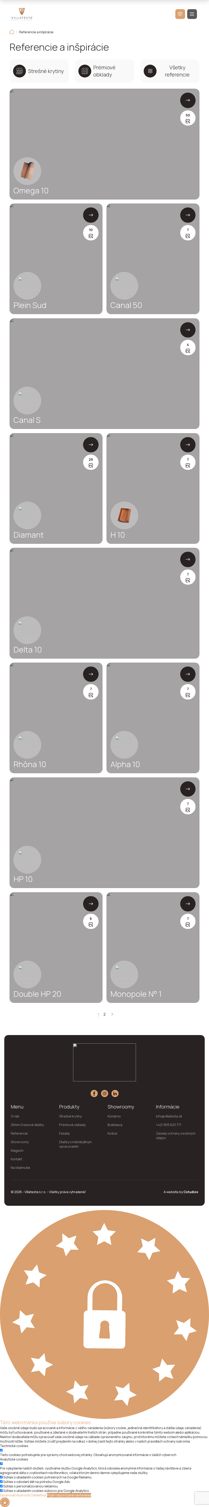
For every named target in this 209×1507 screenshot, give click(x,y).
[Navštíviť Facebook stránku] (94, 1093)
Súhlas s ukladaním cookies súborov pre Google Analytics (46, 1490)
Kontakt (16, 1159)
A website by (181, 1192)
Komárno (114, 1116)
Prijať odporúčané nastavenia (69, 1495)
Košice (112, 1133)
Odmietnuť (38, 1495)
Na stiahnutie (20, 1167)
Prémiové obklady (72, 1125)
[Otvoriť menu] (192, 14)
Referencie (19, 1133)
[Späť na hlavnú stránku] (12, 32)
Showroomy (20, 1142)
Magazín (17, 1150)
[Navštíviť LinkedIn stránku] (115, 1093)
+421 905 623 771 (168, 1125)
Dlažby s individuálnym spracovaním (75, 1144)
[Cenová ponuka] (180, 14)
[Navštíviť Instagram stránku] (104, 1093)
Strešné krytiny (70, 1116)
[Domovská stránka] (22, 14)
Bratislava (115, 1125)
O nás (15, 1116)
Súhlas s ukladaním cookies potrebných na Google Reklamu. (47, 1477)
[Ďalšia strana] (111, 1014)
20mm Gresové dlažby (27, 1125)
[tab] (39, 71)
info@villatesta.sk (169, 1116)
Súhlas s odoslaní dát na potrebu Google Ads (36, 1481)
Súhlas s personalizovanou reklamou (30, 1486)
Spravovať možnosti (15, 1495)
